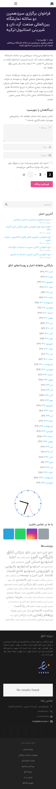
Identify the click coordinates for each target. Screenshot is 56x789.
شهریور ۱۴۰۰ (47, 344)
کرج (16, 615)
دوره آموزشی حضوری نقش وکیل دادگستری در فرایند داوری (27, 238)
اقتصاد (11, 571)
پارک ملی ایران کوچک (20, 611)
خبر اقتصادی (23, 579)
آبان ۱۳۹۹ (48, 395)
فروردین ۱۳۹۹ (47, 431)
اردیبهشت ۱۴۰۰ (46, 364)
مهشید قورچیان (47, 606)
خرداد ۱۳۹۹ (48, 421)
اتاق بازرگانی (22, 552)
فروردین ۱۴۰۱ (47, 307)
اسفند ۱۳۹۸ (47, 436)
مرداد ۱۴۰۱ (48, 287)
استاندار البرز (17, 562)
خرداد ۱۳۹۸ (48, 472)
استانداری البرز (47, 566)
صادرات (23, 592)
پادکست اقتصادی (42, 610)
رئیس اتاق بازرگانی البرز (31, 584)
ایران (18, 575)
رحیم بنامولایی (12, 588)
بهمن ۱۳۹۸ (48, 441)
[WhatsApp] (20, 534)
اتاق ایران (36, 552)
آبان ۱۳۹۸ (48, 457)
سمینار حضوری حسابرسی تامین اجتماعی (32, 219)
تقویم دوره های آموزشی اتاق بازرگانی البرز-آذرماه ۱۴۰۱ (28, 228)
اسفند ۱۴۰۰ (48, 313)
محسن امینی (48, 601)
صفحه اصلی (28, 749)
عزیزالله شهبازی (14, 593)
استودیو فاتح (25, 571)
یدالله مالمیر (10, 619)
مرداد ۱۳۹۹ (48, 410)
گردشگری (23, 619)
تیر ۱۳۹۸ (49, 467)
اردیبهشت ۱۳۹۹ (46, 426)
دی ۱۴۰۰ (49, 323)
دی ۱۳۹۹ (49, 385)
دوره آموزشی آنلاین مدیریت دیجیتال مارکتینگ (29, 247)
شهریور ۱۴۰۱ (47, 282)
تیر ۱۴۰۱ (49, 292)
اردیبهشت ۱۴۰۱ (46, 302)
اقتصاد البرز (45, 575)
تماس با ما (28, 777)
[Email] (43, 534)
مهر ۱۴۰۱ (49, 277)
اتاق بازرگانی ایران (23, 557)
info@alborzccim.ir (40, 721)
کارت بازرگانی (25, 615)
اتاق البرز (47, 552)
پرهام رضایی (43, 614)
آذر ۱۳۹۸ (49, 452)
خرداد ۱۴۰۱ (48, 297)
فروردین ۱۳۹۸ (47, 482)
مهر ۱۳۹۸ (49, 462)
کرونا (11, 615)
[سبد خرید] (3, 3)
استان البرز (32, 562)
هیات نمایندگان (33, 606)
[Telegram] (8, 534)
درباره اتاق (28, 771)
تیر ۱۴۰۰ (49, 354)
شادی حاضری (33, 592)
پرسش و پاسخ (28, 766)
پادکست (19, 606)
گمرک (18, 619)
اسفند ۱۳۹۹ (48, 374)
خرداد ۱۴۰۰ (48, 359)
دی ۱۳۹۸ (49, 447)
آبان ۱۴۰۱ (49, 271)
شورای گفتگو (28, 783)
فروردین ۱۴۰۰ (47, 369)
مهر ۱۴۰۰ (49, 338)
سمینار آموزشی (47, 592)
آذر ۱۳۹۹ (49, 390)
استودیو (35, 566)
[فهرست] (15, 3)
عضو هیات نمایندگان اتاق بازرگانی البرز (38, 597)
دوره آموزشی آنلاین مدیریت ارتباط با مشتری (30, 254)
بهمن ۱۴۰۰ (48, 318)
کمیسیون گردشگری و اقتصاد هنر (40, 619)
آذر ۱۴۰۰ (49, 328)
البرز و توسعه (28, 575)
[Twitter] (30, 731)
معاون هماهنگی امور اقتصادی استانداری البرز (25, 601)
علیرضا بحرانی (14, 597)
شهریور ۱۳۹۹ (47, 405)
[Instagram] (32, 534)
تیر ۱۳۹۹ (49, 416)
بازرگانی (13, 575)
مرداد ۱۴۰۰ (48, 349)
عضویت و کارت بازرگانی (28, 755)
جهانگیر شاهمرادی (39, 580)
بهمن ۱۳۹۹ (48, 380)
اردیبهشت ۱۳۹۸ (46, 477)
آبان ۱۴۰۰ (48, 333)
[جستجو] (9, 3)
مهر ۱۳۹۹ (49, 400)
